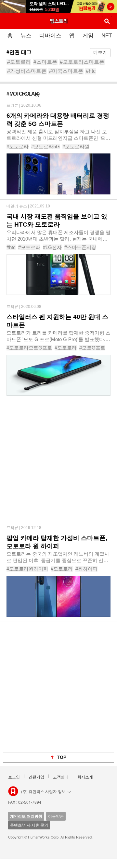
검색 (107, 21)
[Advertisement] (58, 462)
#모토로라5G (45, 146)
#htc (91, 71)
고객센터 (61, 776)
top (61, 757)
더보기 (100, 52)
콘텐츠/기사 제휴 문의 (29, 824)
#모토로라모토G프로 (29, 347)
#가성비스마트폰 (26, 71)
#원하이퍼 (86, 569)
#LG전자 (52, 247)
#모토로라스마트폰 (82, 62)
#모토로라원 (75, 146)
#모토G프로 (92, 347)
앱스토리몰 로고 (13, 791)
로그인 (14, 776)
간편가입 (36, 776)
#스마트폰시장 (80, 247)
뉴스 (26, 36)
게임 (88, 36)
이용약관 (56, 816)
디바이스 (50, 36)
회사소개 (85, 776)
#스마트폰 (45, 62)
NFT (106, 36)
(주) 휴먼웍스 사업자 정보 (43, 791)
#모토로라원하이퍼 (27, 569)
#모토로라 (19, 62)
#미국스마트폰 (66, 71)
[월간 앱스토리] (58, 20)
